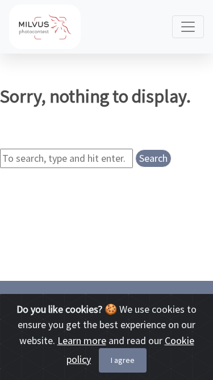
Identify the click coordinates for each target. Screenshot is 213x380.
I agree (123, 360)
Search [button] (153, 158)
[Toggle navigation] (188, 26)
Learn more (81, 340)
